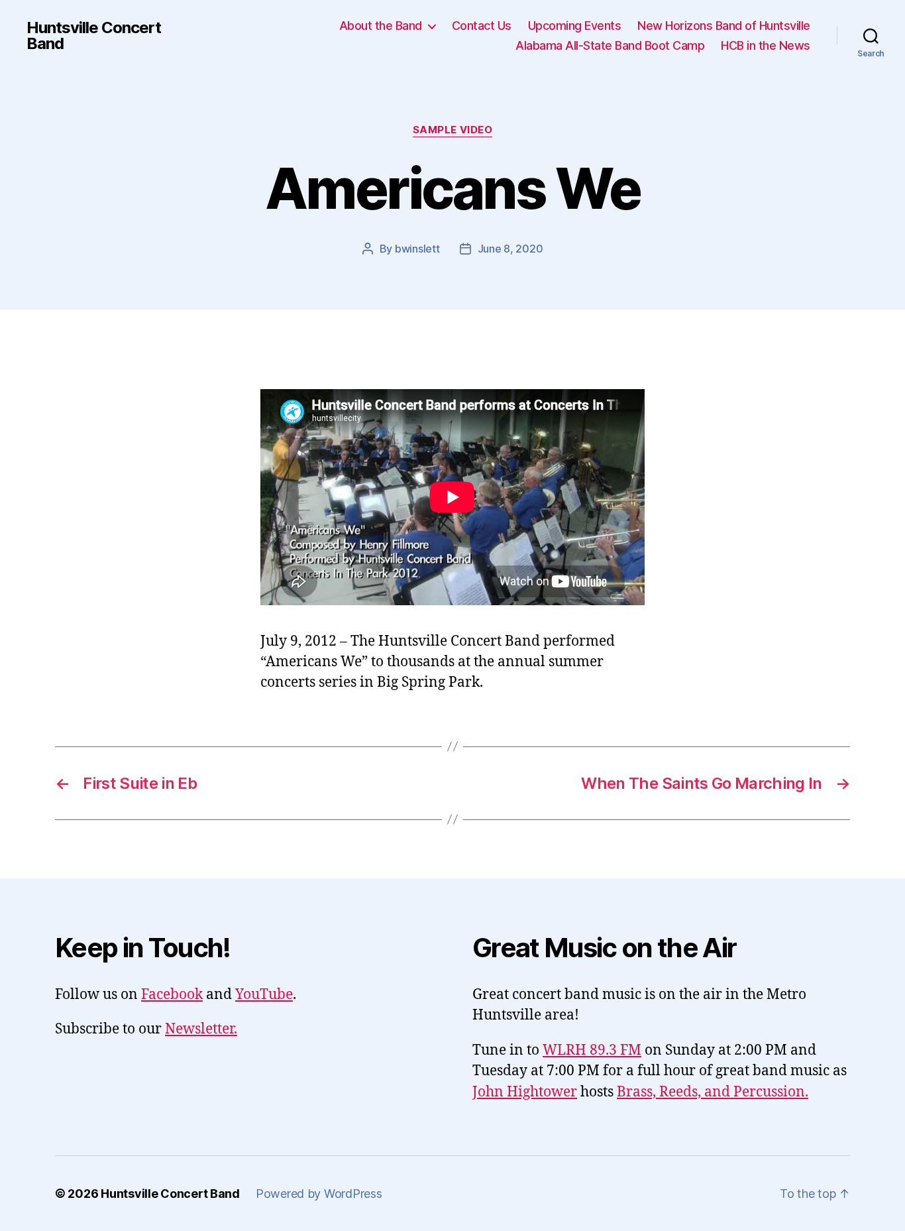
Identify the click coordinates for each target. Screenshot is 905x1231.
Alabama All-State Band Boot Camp (609, 45)
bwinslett (417, 248)
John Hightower (524, 1092)
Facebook (172, 995)
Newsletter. (201, 1029)
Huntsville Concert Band (94, 36)
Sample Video (453, 130)
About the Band (380, 25)
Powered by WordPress (319, 1194)
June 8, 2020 (510, 248)
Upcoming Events (574, 25)
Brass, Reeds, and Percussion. (712, 1092)
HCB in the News (765, 45)
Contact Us (481, 25)
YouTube (264, 995)
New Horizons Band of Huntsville (723, 25)
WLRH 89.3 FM (592, 1050)
